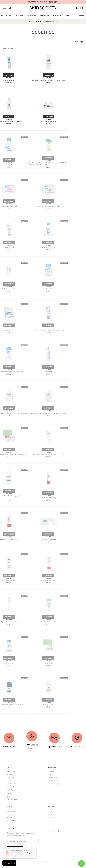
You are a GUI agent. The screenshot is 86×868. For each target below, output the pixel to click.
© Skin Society (43, 862)
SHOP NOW (53, 2)
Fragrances (11, 781)
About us (50, 772)
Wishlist (50, 817)
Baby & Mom (11, 787)
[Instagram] (53, 831)
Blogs (49, 775)
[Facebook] (48, 831)
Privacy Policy (52, 778)
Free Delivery (11, 817)
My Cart (50, 814)
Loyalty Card (11, 814)
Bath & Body (11, 790)
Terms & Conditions (54, 784)
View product (9, 160)
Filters (77, 41)
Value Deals (11, 772)
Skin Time (50, 22)
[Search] (10, 8)
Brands (9, 796)
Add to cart (8, 75)
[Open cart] (82, 8)
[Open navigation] (4, 8)
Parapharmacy (12, 799)
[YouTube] (58, 831)
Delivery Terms (52, 781)
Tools (9, 793)
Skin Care (10, 778)
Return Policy (11, 820)
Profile (49, 811)
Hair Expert (11, 784)
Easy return (11, 811)
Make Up (10, 775)
